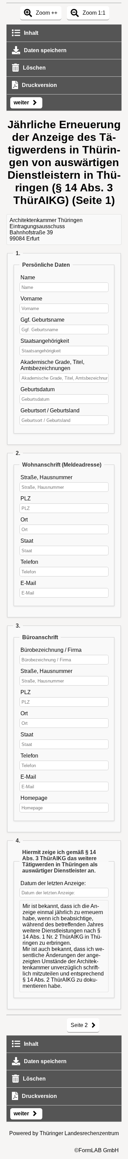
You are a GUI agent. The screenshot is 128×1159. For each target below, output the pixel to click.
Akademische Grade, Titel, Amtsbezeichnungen (52, 365)
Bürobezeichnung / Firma (51, 650)
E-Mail (28, 583)
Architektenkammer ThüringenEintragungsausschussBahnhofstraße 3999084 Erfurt (46, 229)
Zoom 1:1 (93, 13)
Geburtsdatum (37, 389)
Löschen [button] (34, 68)
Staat (26, 541)
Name (27, 277)
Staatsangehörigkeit (44, 341)
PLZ (25, 498)
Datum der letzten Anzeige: (53, 883)
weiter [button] (22, 102)
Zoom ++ (45, 13)
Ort (24, 520)
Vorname (31, 299)
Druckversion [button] (38, 85)
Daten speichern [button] (45, 50)
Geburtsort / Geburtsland (50, 410)
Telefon (29, 562)
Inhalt (30, 33)
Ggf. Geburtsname (42, 320)
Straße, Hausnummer (46, 477)
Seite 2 (80, 1025)
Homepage (33, 798)
